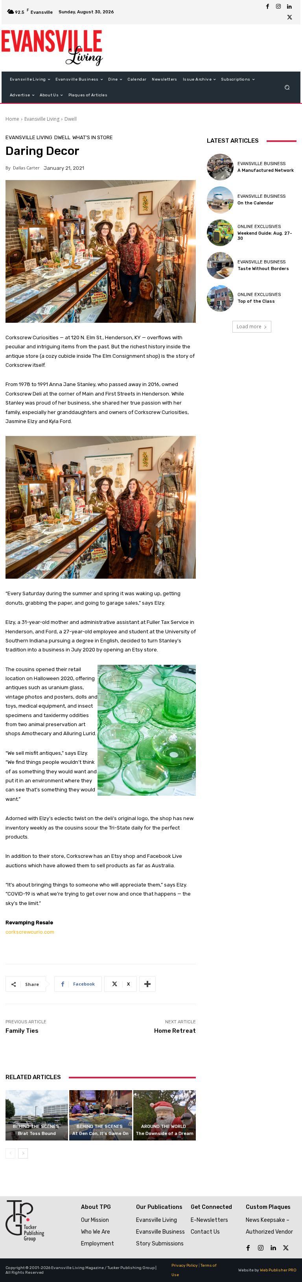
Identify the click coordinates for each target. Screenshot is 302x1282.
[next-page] (23, 1153)
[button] (287, 87)
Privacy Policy (184, 1265)
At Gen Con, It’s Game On (100, 1133)
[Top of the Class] (220, 298)
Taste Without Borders (263, 268)
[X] (289, 17)
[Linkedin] (289, 6)
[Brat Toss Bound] (37, 1115)
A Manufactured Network (266, 170)
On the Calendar (256, 203)
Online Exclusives (259, 226)
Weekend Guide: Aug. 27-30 (265, 236)
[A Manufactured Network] (220, 167)
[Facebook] (267, 6)
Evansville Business (261, 164)
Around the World (163, 1126)
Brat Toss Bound (37, 1133)
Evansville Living (41, 119)
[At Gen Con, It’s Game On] (100, 1115)
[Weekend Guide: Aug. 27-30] (220, 232)
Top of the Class (256, 301)
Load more (249, 326)
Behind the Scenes (36, 1126)
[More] (147, 984)
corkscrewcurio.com (30, 932)
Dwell (70, 119)
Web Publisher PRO (278, 1270)
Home (12, 119)
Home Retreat (175, 1030)
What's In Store (92, 137)
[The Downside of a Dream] (164, 1115)
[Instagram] (278, 6)
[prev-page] (10, 1153)
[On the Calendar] (220, 199)
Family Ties (22, 1030)
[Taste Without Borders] (220, 265)
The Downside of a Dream (164, 1133)
